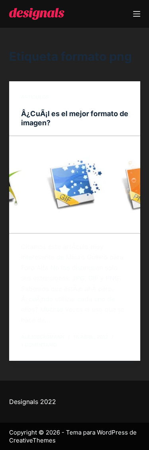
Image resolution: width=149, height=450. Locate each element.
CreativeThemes (32, 440)
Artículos (35, 97)
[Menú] (136, 13)
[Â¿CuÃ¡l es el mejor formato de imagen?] (74, 185)
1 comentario (39, 345)
